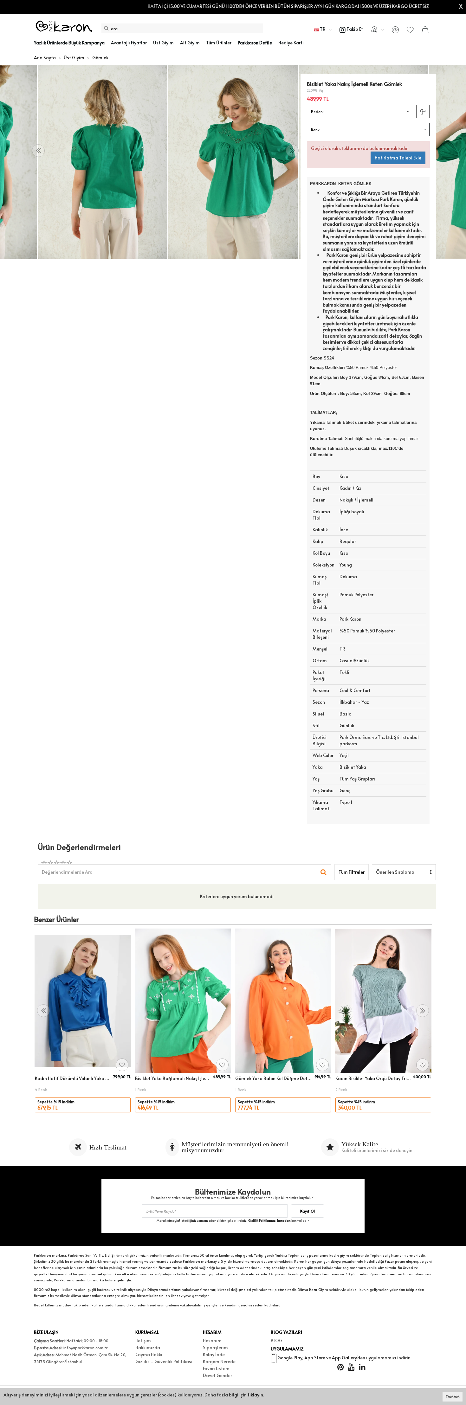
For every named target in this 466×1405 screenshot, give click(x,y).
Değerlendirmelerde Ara (67, 869)
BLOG (276, 1340)
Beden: (317, 111)
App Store (314, 1358)
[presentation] (38, 151)
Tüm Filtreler (352, 872)
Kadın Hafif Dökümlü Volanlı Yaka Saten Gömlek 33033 (73, 1078)
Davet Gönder (217, 1375)
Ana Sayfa (45, 58)
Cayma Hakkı (148, 1354)
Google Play (289, 1358)
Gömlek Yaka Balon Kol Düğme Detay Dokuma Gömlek (274, 1078)
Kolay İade (214, 1354)
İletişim (143, 1340)
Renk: (315, 129)
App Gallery (344, 1358)
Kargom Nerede (219, 1361)
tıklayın (255, 1395)
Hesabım (212, 1340)
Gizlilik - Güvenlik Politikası (163, 1361)
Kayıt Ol (307, 1211)
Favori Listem (216, 1368)
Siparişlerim (215, 1347)
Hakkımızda (147, 1347)
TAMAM (452, 1396)
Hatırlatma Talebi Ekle (398, 158)
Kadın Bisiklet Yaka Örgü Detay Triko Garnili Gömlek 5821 (373, 1078)
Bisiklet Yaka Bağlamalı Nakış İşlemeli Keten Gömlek (173, 1078)
